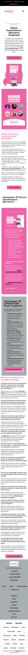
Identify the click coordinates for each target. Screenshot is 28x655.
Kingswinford (21, 639)
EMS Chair (6, 435)
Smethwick (7, 643)
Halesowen (6, 639)
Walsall (15, 635)
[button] (23, 11)
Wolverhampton (15, 627)
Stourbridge (22, 635)
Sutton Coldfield (11, 631)
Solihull (23, 627)
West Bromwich (7, 635)
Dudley (19, 631)
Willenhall (13, 639)
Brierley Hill (21, 647)
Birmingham (6, 627)
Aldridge (6, 647)
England (9, 623)
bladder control (14, 361)
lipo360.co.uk (19, 651)
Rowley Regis (13, 647)
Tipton (21, 643)
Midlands (18, 623)
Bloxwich (15, 643)
